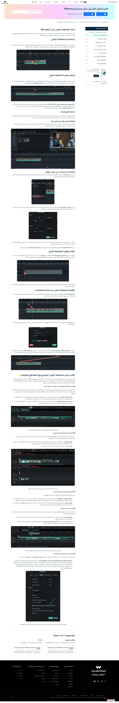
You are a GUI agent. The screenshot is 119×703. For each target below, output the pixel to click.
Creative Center (55, 670)
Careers (57, 684)
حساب (20, 678)
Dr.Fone (71, 678)
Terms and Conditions (100, 695)
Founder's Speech (55, 681)
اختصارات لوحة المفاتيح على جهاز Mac (97, 32)
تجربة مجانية (101, 14)
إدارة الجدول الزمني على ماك (100, 35)
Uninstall (58, 695)
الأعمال (43, 681)
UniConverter (70, 673)
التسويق (43, 673)
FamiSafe (71, 684)
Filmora (71, 670)
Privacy (92, 695)
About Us (57, 673)
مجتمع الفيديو (19, 673)
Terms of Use (74, 695)
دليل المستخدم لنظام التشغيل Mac (89, 22)
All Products (70, 687)
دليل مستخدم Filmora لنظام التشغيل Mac (68, 22)
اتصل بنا (20, 670)
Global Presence (55, 678)
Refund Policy (65, 695)
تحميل (96, 75)
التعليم (43, 678)
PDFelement (70, 681)
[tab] (96, 38)
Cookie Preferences (83, 695)
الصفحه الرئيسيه (104, 22)
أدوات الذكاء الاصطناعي (40, 670)
